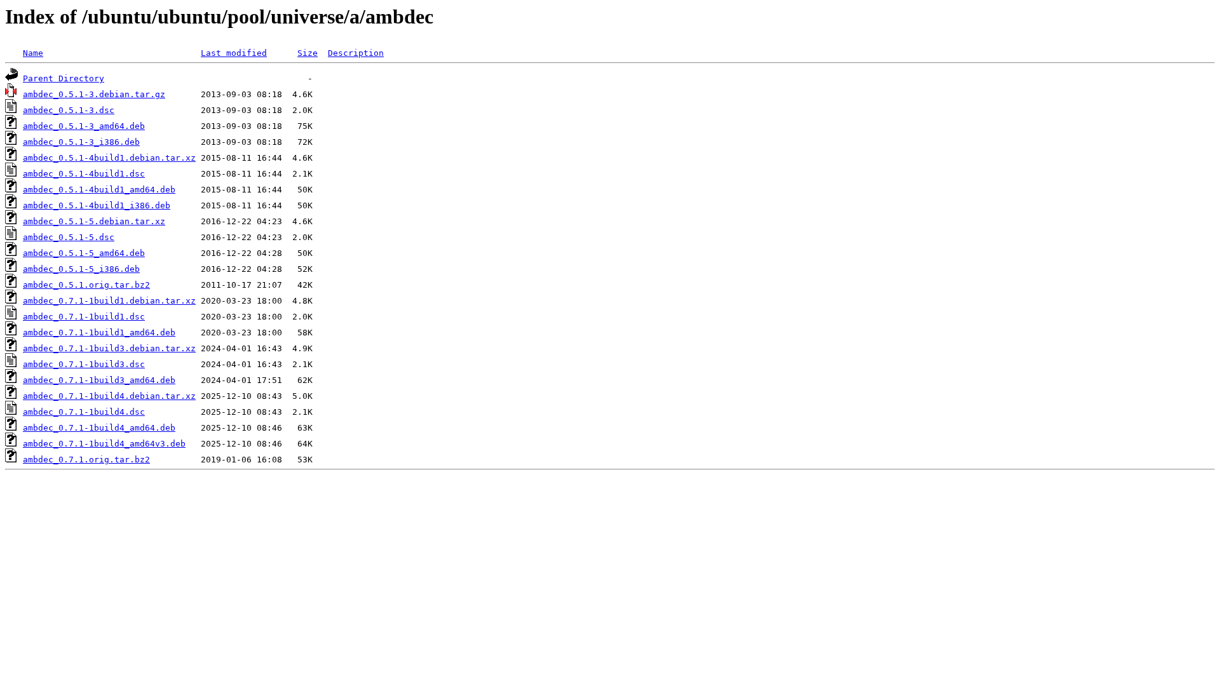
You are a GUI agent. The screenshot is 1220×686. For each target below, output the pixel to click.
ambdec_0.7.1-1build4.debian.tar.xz (109, 396)
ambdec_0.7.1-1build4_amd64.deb (99, 428)
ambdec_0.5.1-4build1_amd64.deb (99, 189)
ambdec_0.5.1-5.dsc (68, 237)
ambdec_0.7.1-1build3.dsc (84, 364)
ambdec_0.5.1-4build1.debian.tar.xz (109, 158)
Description (356, 53)
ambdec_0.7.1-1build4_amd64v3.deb (104, 443)
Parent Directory (63, 78)
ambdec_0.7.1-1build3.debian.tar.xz (109, 348)
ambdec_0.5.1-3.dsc (68, 110)
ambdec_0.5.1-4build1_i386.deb (96, 205)
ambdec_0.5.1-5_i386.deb (81, 269)
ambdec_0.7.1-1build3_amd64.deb (99, 380)
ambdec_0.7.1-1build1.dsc (84, 316)
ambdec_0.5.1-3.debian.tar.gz (94, 94)
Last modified (234, 53)
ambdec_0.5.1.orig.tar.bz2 (86, 285)
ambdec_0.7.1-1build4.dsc (84, 412)
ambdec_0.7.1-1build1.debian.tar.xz (109, 301)
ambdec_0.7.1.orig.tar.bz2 (86, 459)
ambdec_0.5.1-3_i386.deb (81, 142)
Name (33, 53)
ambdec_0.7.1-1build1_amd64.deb (99, 332)
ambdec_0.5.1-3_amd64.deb (84, 126)
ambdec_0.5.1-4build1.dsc (84, 173)
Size (307, 53)
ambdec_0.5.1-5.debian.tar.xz (94, 221)
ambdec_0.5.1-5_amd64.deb (84, 253)
